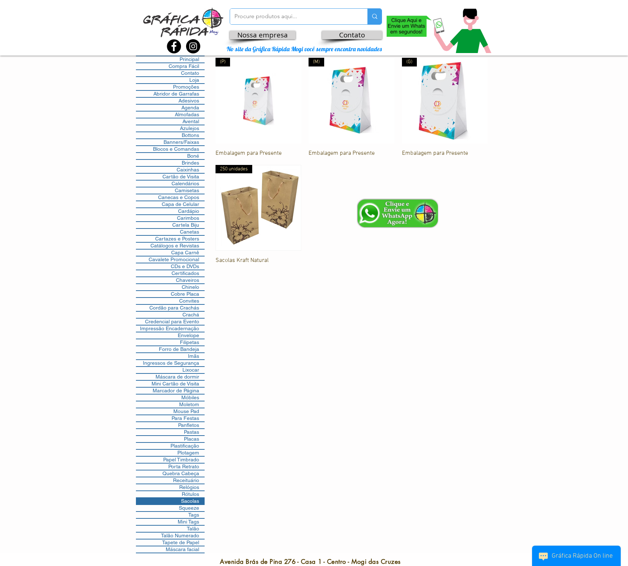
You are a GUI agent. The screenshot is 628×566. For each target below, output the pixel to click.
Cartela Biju (185, 225)
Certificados (185, 273)
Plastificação (184, 446)
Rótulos (190, 494)
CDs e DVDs (185, 266)
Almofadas (187, 114)
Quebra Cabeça (180, 473)
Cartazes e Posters (177, 239)
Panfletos (188, 425)
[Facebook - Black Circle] (174, 46)
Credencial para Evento (172, 321)
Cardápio (188, 211)
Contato (190, 73)
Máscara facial (182, 549)
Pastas (191, 432)
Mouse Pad (186, 411)
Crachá (190, 315)
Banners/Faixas (181, 142)
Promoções (186, 87)
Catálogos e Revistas (174, 245)
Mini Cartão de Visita (175, 384)
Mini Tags (188, 522)
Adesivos (188, 101)
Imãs (193, 356)
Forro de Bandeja (179, 349)
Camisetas (187, 190)
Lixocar (190, 370)
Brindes (190, 163)
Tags (193, 515)
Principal (189, 59)
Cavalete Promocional (174, 259)
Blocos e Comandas (176, 149)
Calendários (185, 183)
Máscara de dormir (177, 377)
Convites (189, 301)
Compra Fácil (184, 66)
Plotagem (188, 453)
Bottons (190, 135)
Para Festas (185, 418)
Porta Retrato (183, 466)
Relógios (189, 487)
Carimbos (188, 218)
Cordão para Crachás (174, 308)
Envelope (188, 335)
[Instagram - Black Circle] (193, 46)
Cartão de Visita (180, 176)
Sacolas (190, 501)
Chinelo (190, 287)
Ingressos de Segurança (171, 363)
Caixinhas (188, 170)
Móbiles (190, 397)
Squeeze (189, 508)
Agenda (190, 107)
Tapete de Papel (180, 542)
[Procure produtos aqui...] (374, 16)
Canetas (189, 232)
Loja (194, 80)
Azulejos (189, 128)
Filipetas (189, 342)
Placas (191, 439)
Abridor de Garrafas (176, 94)
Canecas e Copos (178, 197)
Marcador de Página (176, 390)
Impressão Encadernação (169, 328)
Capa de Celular (180, 204)
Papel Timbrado (181, 459)
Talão (193, 528)
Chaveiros (187, 280)
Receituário (186, 480)
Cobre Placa (185, 294)
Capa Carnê (185, 252)
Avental (190, 121)
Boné (193, 156)
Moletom (189, 404)
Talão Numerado (180, 535)
